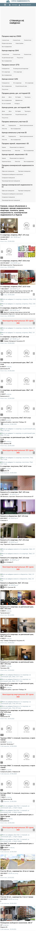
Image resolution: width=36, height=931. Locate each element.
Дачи (10, 97)
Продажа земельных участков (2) (15, 122)
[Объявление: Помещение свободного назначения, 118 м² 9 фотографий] (17, 921)
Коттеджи (18, 97)
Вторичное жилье (7, 43)
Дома (3, 97)
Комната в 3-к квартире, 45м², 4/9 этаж (14, 492)
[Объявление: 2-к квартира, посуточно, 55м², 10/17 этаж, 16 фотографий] (18, 459)
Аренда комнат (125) (10, 79)
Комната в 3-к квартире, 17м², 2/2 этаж (14, 540)
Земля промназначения (26, 125)
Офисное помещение (8, 171)
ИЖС (3, 125)
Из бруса (17, 103)
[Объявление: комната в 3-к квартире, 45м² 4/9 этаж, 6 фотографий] (17, 490)
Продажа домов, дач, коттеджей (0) (16, 93)
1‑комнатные (5, 40)
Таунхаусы (28, 97)
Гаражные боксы (6, 150)
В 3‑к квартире (18, 72)
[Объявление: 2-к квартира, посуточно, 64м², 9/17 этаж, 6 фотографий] (9, 416)
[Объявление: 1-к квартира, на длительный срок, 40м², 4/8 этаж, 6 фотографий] (9, 388)
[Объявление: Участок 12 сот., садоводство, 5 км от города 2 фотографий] (17, 895)
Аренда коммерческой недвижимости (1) (17, 186)
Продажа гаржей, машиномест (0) (15, 143)
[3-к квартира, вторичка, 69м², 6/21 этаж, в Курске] (9, 259)
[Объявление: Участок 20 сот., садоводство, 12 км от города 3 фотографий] (17, 869)
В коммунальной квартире (20, 68)
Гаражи (4, 147)
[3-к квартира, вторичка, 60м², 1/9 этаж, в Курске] (18, 330)
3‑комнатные (27, 40)
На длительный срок (7, 57)
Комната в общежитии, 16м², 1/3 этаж (14, 516)
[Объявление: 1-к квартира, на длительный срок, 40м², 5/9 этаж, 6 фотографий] (18, 430)
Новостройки (19, 43)
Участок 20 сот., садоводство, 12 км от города (17, 871)
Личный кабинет (26, 4)
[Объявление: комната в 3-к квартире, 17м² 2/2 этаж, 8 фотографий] (17, 538)
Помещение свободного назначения (12, 174)
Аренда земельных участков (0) (14, 132)
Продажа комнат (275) (10, 65)
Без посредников (7, 46)
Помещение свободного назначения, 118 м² (16, 923)
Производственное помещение (11, 181)
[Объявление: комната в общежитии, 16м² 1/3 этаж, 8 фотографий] (17, 514)
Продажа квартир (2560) (11, 36)
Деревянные (18, 100)
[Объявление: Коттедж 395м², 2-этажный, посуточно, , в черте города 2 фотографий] (9, 791)
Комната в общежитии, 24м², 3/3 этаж (14, 583)
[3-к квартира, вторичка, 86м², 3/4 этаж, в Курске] (9, 233)
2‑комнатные (16, 40)
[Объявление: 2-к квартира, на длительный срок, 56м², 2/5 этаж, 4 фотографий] (9, 360)
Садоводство (12, 125)
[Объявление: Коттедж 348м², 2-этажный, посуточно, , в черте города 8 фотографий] (9, 764)
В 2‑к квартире (6, 72)
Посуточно (20, 57)
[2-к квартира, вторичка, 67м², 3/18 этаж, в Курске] (18, 301)
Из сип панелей (6, 103)
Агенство (4, 128)
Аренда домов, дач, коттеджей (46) (16, 107)
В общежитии (6, 68)
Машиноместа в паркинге (17, 147)
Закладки (14, 4)
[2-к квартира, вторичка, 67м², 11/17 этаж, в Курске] (9, 284)
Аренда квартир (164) (10, 50)
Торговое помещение (24, 171)
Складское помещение (8, 177)
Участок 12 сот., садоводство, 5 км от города (16, 897)
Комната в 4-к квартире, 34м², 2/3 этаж (14, 558)
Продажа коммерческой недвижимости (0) (18, 166)
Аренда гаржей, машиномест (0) (14, 154)
